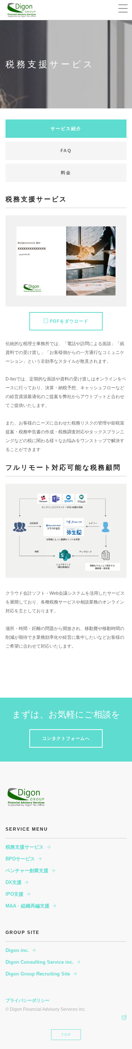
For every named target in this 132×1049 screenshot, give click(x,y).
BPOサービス (20, 859)
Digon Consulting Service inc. (40, 962)
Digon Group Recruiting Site (38, 974)
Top (66, 1034)
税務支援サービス (25, 847)
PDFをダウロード (68, 321)
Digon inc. (17, 950)
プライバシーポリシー (28, 1000)
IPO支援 (14, 894)
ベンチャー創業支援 (27, 870)
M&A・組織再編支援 (28, 906)
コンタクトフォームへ (66, 738)
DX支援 (14, 882)
